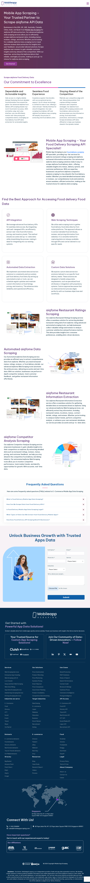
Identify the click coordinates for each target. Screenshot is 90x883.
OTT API (62, 718)
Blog (33, 761)
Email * (68, 550)
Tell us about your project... (56, 574)
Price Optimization (38, 672)
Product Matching (37, 675)
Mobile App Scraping (33, 30)
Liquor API (63, 724)
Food (6, 706)
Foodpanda (63, 745)
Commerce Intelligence (67, 693)
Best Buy (35, 751)
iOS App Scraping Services (13, 696)
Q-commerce (36, 706)
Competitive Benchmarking (40, 696)
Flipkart (34, 742)
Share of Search (65, 678)
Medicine (35, 712)
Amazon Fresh (9, 764)
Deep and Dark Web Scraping (14, 684)
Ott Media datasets (11, 754)
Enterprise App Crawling (12, 675)
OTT (6, 712)
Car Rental (8, 727)
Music (6, 724)
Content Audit (64, 684)
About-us (63, 772)
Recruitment (36, 724)
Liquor (34, 709)
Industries (51, 566)
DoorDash (63, 751)
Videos (34, 770)
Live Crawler (9, 681)
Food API (62, 706)
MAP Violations (64, 675)
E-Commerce (9, 703)
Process (34, 773)
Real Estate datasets (11, 748)
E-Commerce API (65, 703)
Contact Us (63, 774)
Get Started (10, 64)
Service (68, 557)
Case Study (35, 764)
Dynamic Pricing (37, 681)
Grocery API (64, 709)
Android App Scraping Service (14, 693)
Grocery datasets (10, 745)
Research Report (37, 767)
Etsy (33, 754)
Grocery (7, 709)
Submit (66, 597)
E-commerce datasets (12, 739)
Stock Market (36, 721)
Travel (7, 721)
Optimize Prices (65, 690)
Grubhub (62, 739)
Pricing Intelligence (66, 696)
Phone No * (51, 557)
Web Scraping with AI (11, 678)
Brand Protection (65, 672)
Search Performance (66, 681)
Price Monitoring (37, 678)
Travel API (63, 712)
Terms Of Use (64, 764)
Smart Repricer (37, 684)
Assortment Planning (38, 690)
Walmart (35, 748)
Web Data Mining (10, 687)
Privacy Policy (64, 761)
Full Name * (51, 550)
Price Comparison (37, 687)
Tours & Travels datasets (12, 751)
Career (62, 777)
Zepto (7, 773)
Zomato (62, 742)
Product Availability (38, 693)
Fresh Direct (8, 767)
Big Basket (8, 761)
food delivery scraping (75, 152)
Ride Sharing (36, 703)
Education (35, 715)
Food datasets (9, 742)
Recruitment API (65, 727)
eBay (34, 745)
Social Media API (65, 721)
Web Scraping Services (12, 672)
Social (6, 715)
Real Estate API (65, 715)
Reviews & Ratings (65, 687)
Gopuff (62, 754)
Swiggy (62, 748)
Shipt (6, 770)
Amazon (34, 739)
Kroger (7, 776)
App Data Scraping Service (13, 690)
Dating (34, 727)
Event (6, 718)
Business (35, 718)
